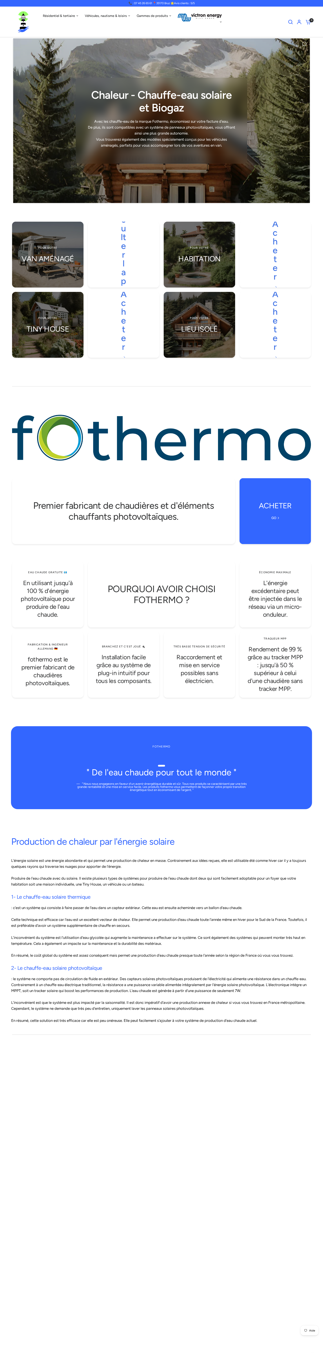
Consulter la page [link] (123, 250)
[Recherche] (290, 22)
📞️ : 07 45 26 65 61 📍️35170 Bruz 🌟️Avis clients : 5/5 (162, 3)
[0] (307, 22)
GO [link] (273, 518)
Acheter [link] (275, 250)
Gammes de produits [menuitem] (152, 16)
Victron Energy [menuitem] (200, 22)
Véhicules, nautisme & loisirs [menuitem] (106, 16)
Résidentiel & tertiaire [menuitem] (59, 16)
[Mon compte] (299, 22)
